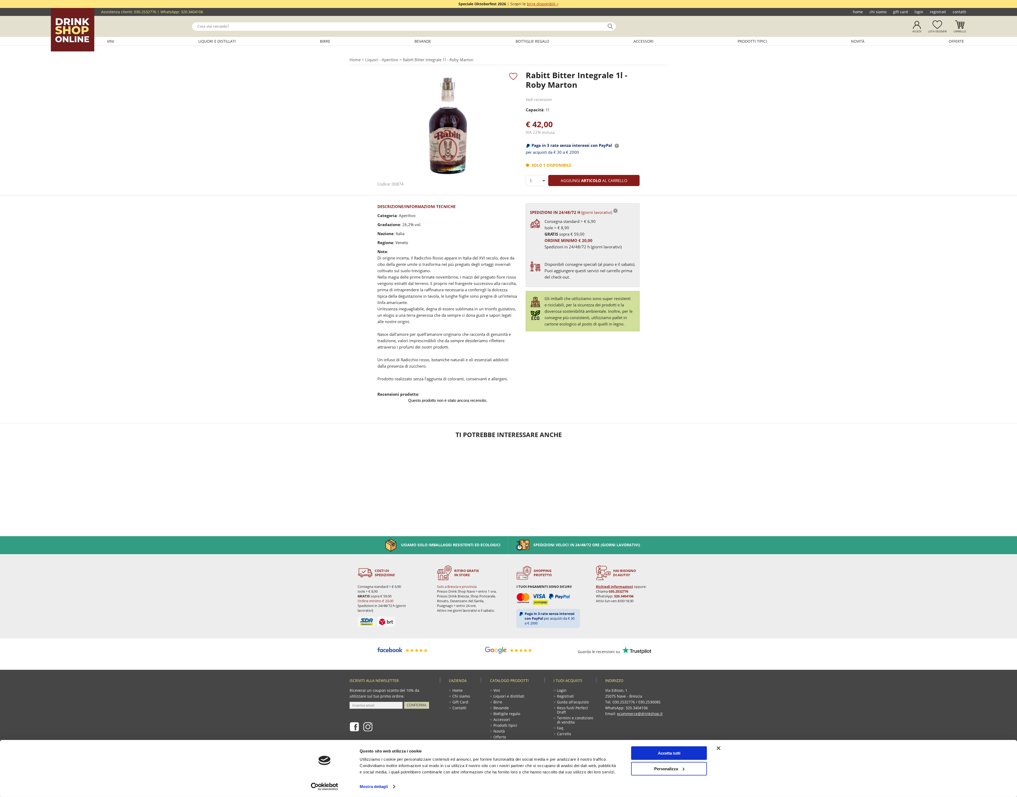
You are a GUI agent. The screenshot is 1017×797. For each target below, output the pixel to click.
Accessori (643, 41)
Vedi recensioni (539, 99)
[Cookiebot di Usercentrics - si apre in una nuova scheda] (324, 787)
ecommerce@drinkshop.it (640, 713)
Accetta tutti (669, 753)
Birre (325, 41)
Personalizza (666, 768)
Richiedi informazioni (614, 586)
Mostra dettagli (374, 786)
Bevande (422, 41)
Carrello (959, 31)
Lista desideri (937, 31)
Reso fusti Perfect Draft (572, 710)
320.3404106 (192, 11)
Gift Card (900, 11)
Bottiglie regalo (532, 41)
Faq (560, 727)
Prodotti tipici (752, 41)
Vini (110, 41)
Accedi (916, 31)
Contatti (959, 11)
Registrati (938, 11)
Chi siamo (877, 11)
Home (858, 11)
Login (919, 11)
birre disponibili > (543, 3)
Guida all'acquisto (573, 701)
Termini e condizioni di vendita (575, 720)
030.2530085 (649, 701)
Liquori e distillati (217, 41)
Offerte (956, 41)
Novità (857, 41)
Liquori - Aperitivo (381, 59)
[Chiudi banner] (718, 748)
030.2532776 (145, 11)
